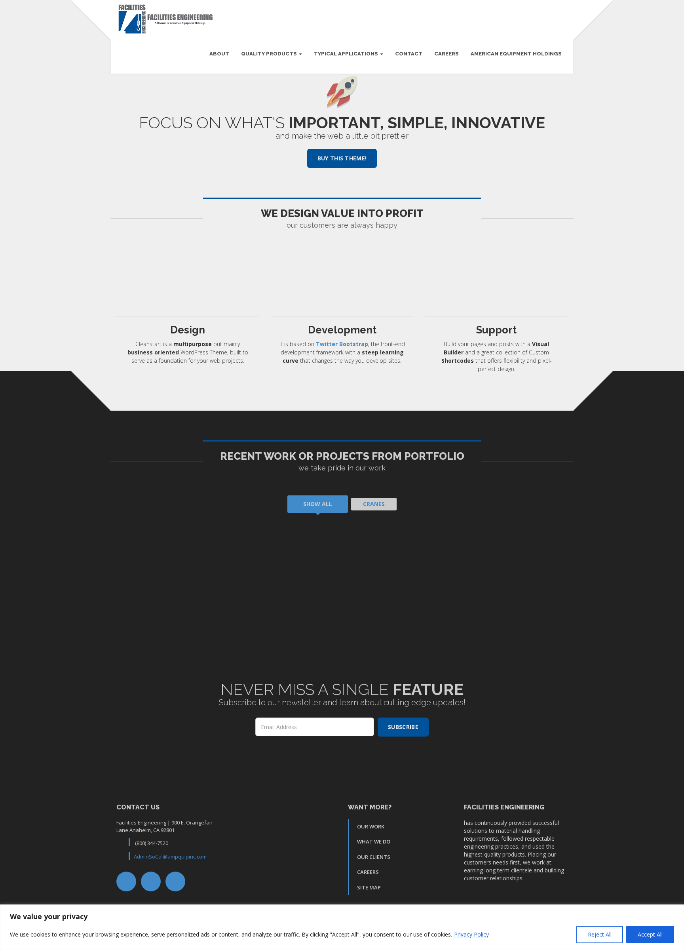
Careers (446, 54)
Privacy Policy (471, 934)
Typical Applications (346, 54)
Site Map (369, 887)
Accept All (650, 934)
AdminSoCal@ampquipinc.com (170, 856)
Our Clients (373, 857)
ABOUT (219, 54)
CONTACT (408, 54)
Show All (317, 504)
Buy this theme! (342, 158)
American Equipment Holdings (516, 54)
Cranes (374, 504)
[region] (342, 927)
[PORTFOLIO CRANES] (226, 572)
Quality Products (269, 54)
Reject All (600, 934)
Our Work (370, 826)
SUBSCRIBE (403, 727)
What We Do (373, 841)
